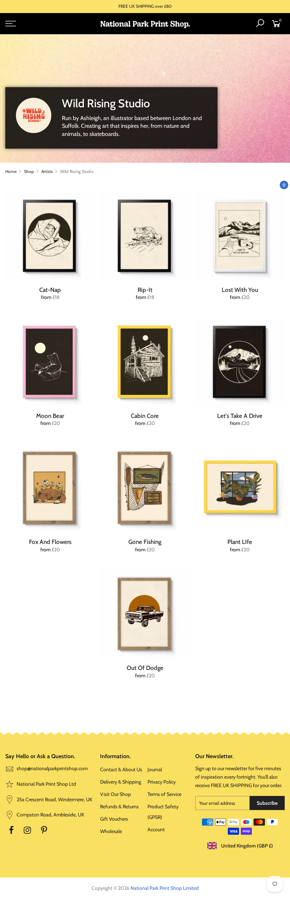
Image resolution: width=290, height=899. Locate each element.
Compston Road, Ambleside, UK (50, 814)
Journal (154, 769)
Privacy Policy (161, 782)
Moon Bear (50, 415)
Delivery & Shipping (120, 782)
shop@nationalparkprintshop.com (52, 768)
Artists (47, 171)
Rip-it (145, 289)
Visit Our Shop (115, 794)
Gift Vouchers (114, 819)
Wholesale (111, 831)
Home (11, 171)
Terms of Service (164, 794)
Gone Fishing (144, 541)
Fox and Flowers (50, 541)
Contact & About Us (121, 769)
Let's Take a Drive (239, 415)
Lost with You (240, 289)
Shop (29, 171)
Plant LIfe (239, 541)
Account (156, 829)
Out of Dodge (145, 667)
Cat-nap (50, 289)
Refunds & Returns (119, 806)
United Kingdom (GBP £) (246, 846)
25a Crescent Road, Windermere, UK (54, 799)
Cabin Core (145, 415)
